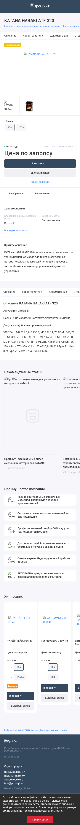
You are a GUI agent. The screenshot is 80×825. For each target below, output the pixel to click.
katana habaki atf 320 (17, 730)
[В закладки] (32, 606)
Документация (59, 35)
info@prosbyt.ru (13, 783)
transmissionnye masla (53, 730)
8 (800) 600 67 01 (14, 779)
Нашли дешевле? (40, 181)
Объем (9, 121)
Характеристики (33, 35)
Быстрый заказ (40, 172)
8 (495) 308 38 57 (14, 771)
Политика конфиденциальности (42, 810)
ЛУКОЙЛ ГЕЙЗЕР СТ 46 (19, 640)
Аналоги (12, 686)
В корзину (15, 695)
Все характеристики (15, 230)
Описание (10, 35)
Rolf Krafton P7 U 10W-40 (54, 640)
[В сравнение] (27, 606)
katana (35, 730)
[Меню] (6, 6)
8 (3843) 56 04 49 (14, 775)
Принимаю (40, 819)
